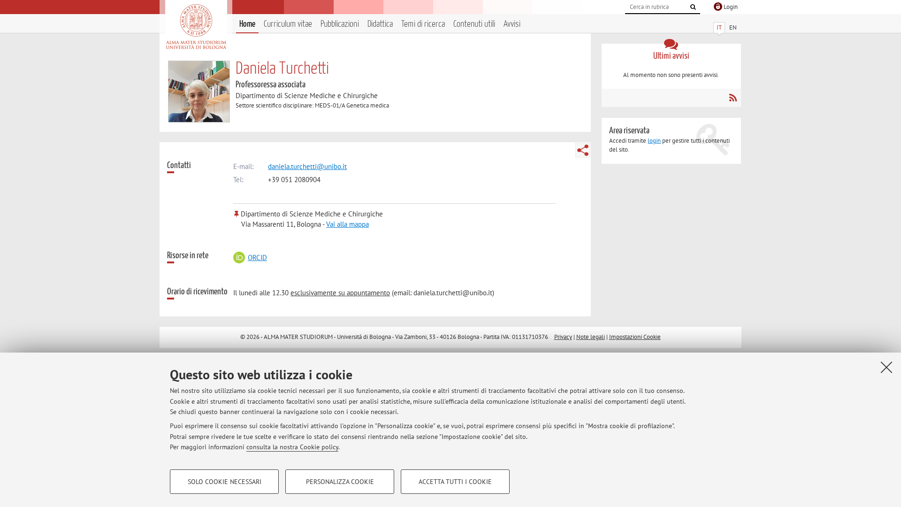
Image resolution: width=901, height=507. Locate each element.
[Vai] (693, 7)
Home (247, 24)
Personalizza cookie (340, 481)
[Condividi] (582, 150)
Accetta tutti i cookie (455, 481)
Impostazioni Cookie (635, 337)
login (654, 141)
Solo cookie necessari (224, 481)
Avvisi (512, 24)
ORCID (257, 257)
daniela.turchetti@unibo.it (307, 166)
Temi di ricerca (423, 24)
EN (733, 27)
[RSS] (732, 97)
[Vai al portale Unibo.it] (196, 27)
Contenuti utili (474, 24)
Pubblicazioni (340, 24)
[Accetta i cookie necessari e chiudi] (886, 367)
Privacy (563, 337)
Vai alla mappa (347, 224)
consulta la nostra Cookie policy (292, 447)
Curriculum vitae (288, 24)
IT (719, 27)
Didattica (380, 24)
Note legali (590, 337)
